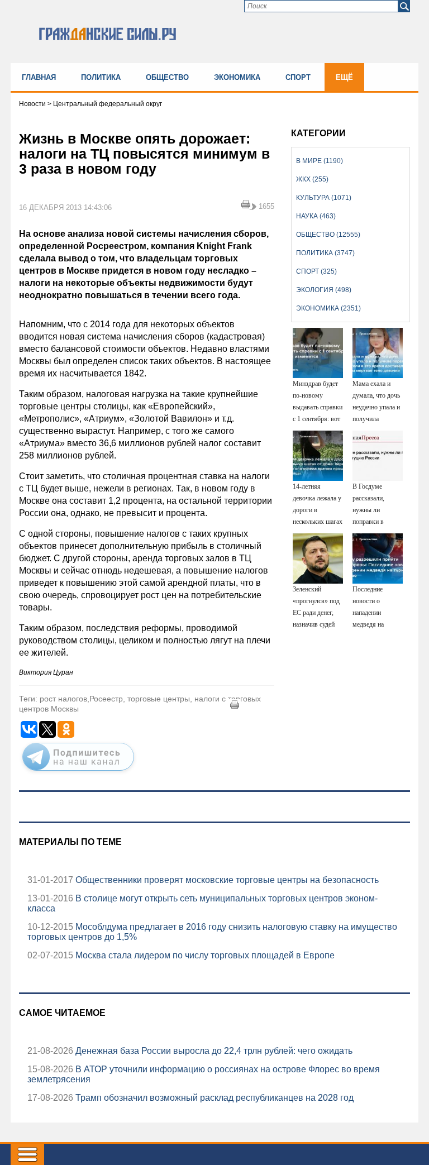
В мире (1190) (319, 161)
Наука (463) (316, 216)
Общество (167, 77)
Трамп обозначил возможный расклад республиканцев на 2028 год (213, 1097)
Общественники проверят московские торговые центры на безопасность (226, 880)
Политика (101, 77)
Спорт (298, 77)
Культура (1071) (323, 198)
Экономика (237, 77)
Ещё (344, 77)
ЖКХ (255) (312, 179)
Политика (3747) (325, 253)
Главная (39, 77)
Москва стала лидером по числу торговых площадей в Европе (204, 955)
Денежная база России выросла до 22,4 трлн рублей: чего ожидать (212, 1051)
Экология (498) (323, 290)
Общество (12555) (328, 234)
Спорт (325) (316, 271)
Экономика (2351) (328, 308)
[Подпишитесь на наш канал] (78, 773)
